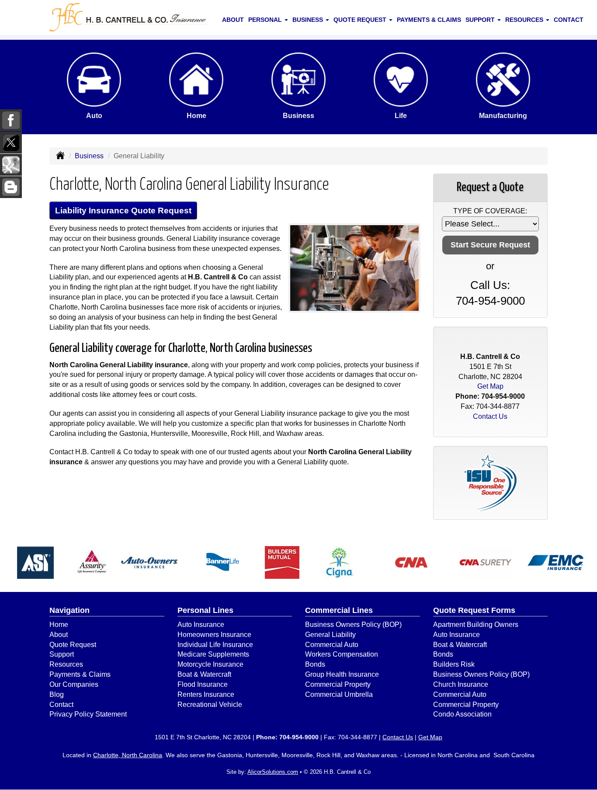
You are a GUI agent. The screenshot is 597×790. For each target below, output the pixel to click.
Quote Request (72, 644)
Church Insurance (460, 684)
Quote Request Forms (474, 610)
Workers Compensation (341, 654)
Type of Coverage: (490, 211)
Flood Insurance (202, 684)
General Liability (330, 634)
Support (61, 654)
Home (58, 624)
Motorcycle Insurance (210, 664)
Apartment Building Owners (475, 624)
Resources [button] (525, 19)
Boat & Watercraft (204, 674)
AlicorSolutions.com (272, 772)
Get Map (490, 386)
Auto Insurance (200, 624)
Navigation (69, 610)
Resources (66, 664)
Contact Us (490, 416)
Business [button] (308, 19)
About (233, 19)
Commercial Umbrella (339, 694)
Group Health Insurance (342, 674)
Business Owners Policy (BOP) (353, 624)
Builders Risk (454, 664)
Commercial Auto (331, 644)
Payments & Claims (429, 19)
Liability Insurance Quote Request (123, 210)
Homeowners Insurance (214, 634)
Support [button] (480, 19)
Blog (56, 694)
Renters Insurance (205, 694)
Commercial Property (338, 684)
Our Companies (73, 684)
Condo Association (462, 714)
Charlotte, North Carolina (127, 755)
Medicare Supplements (213, 654)
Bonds (315, 664)
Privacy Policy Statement (88, 714)
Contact (568, 19)
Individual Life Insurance (215, 644)
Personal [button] (266, 19)
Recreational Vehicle (209, 704)
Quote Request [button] (360, 19)
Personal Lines (205, 610)
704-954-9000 (490, 301)
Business (89, 156)
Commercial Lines (339, 610)
